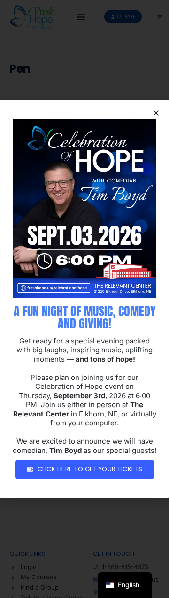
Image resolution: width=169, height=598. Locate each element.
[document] (84, 299)
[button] (156, 113)
